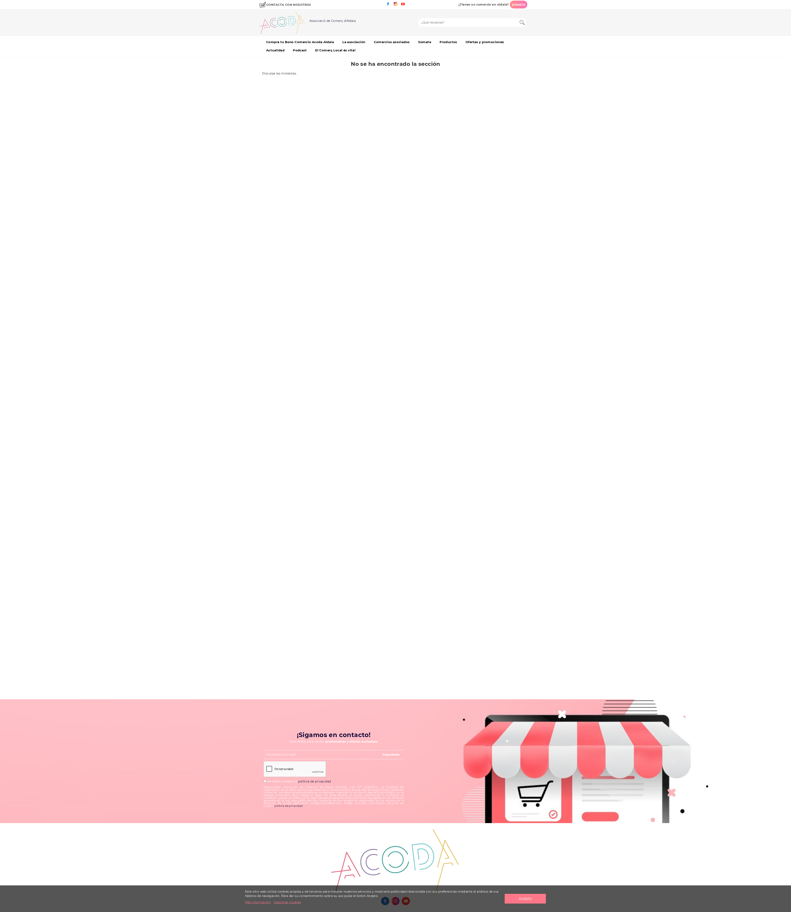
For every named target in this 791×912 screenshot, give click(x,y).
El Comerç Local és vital (335, 50)
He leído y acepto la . (299, 781)
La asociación (353, 42)
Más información (258, 902)
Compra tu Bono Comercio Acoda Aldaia (300, 42)
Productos (448, 42)
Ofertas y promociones (485, 42)
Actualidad (275, 50)
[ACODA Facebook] (388, 4)
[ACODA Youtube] (403, 4)
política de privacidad (314, 781)
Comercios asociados (392, 42)
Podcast (300, 50)
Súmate (424, 42)
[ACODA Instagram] (395, 4)
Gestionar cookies (287, 902)
